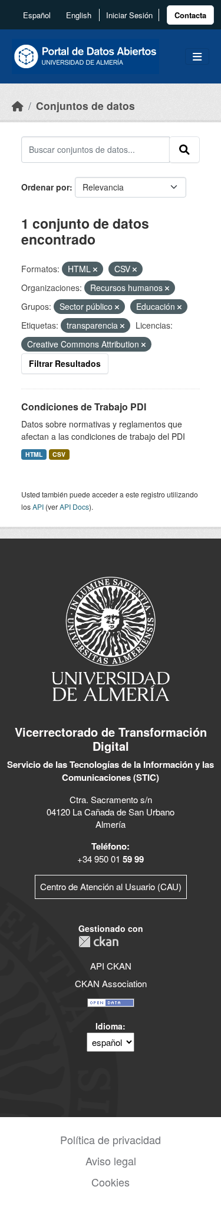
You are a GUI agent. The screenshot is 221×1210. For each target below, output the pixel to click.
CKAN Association (111, 983)
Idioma (109, 1026)
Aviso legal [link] (110, 1160)
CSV (58, 454)
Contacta (190, 15)
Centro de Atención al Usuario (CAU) (111, 886)
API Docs (74, 507)
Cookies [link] (110, 1181)
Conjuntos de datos (85, 105)
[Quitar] (95, 269)
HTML (33, 454)
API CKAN (110, 966)
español (37, 15)
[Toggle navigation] (197, 56)
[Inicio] (18, 105)
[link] (190, 15)
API (38, 507)
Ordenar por (45, 187)
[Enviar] (184, 149)
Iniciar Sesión (129, 15)
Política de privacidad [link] (110, 1139)
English (78, 15)
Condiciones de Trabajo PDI (83, 406)
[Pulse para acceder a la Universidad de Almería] (111, 637)
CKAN (98, 941)
